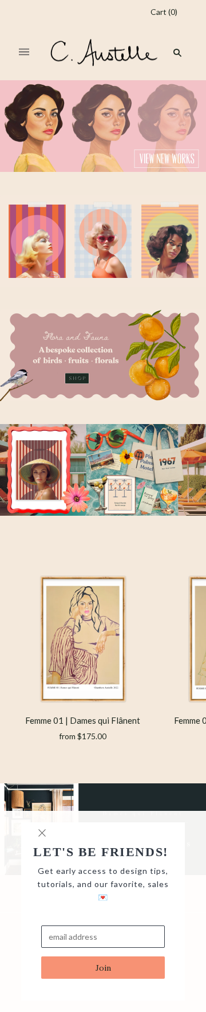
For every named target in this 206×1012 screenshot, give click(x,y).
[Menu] (24, 52)
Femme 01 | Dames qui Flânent (82, 720)
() (163, 12)
